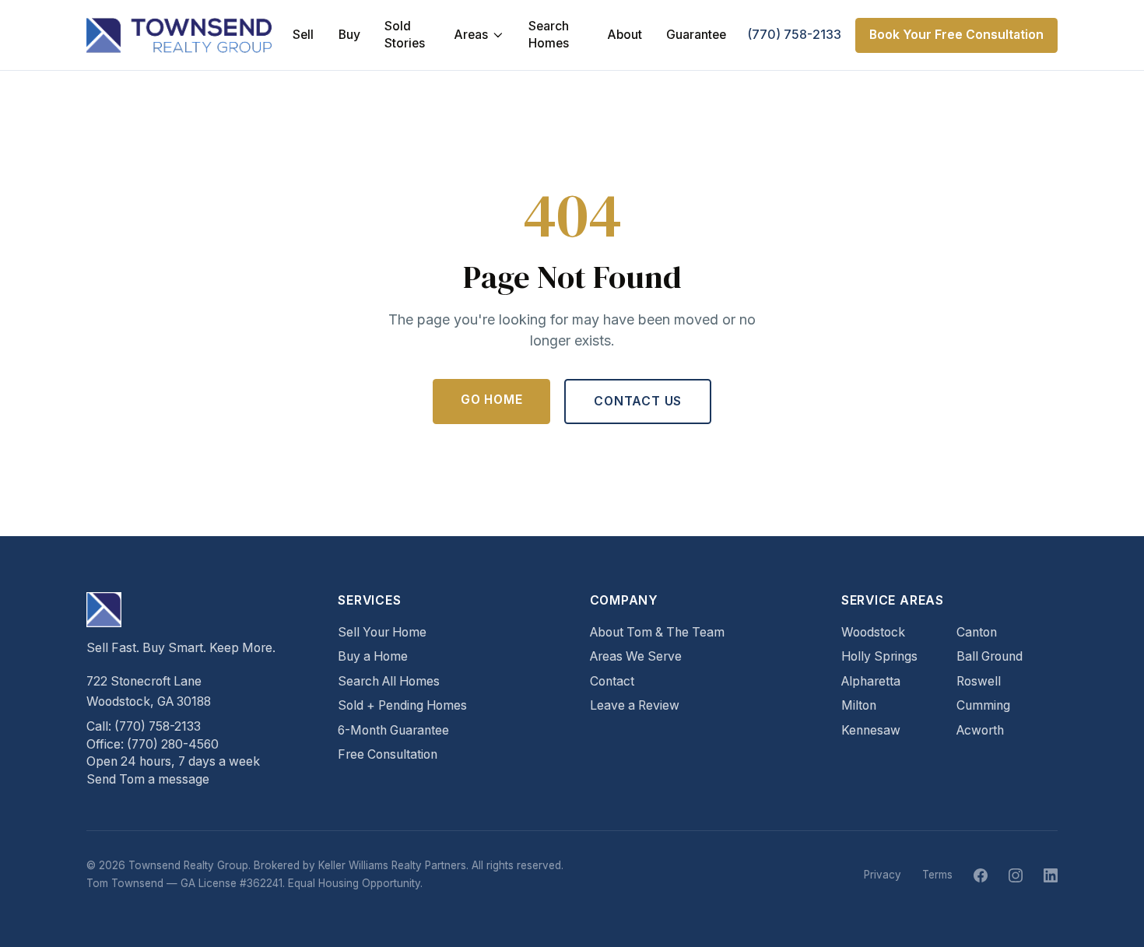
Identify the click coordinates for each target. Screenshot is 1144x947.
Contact (612, 681)
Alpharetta (870, 681)
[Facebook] (981, 875)
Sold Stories (404, 35)
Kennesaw (870, 730)
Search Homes (548, 35)
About (624, 34)
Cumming (983, 705)
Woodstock (873, 632)
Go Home (492, 399)
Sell (303, 34)
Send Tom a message (147, 779)
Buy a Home (373, 656)
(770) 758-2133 (794, 34)
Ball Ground (989, 656)
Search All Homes (389, 681)
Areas (471, 34)
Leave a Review (634, 705)
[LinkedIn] (1051, 875)
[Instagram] (1016, 875)
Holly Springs (879, 656)
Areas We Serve (636, 656)
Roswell (978, 681)
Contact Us (638, 401)
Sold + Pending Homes (402, 705)
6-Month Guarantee (393, 730)
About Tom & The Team (657, 632)
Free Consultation (387, 754)
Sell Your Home (382, 632)
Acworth (980, 730)
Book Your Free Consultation (956, 34)
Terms (937, 874)
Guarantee (696, 34)
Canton (976, 632)
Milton (858, 705)
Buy (349, 34)
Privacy (882, 874)
